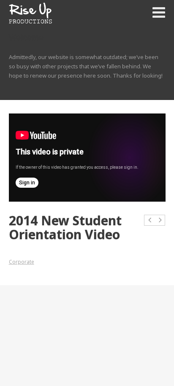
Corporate (21, 261)
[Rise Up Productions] (30, 13)
